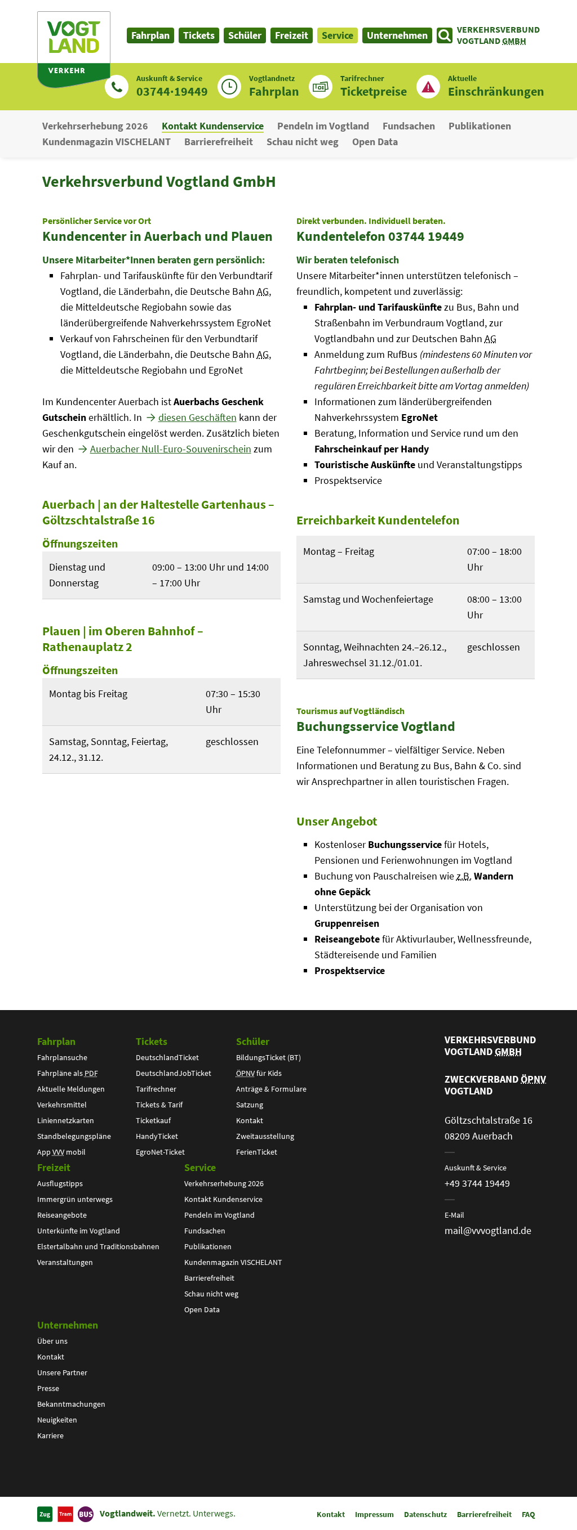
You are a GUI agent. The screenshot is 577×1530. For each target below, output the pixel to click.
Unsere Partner (62, 1372)
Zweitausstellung (265, 1136)
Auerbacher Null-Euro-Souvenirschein (170, 448)
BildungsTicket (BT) (268, 1057)
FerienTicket (256, 1152)
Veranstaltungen (65, 1262)
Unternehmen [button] (397, 35)
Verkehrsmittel (62, 1105)
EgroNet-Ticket (160, 1152)
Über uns (52, 1341)
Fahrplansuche (62, 1057)
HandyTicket (157, 1136)
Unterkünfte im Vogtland (78, 1231)
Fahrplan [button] (150, 35)
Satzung (249, 1105)
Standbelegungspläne (74, 1136)
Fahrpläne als (67, 1073)
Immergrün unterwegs (75, 1199)
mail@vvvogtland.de (488, 1230)
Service (200, 1167)
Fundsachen (409, 125)
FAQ (528, 1514)
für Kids (259, 1073)
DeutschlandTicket (167, 1057)
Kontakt (249, 1120)
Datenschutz (425, 1514)
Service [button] (337, 35)
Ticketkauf (153, 1120)
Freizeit (53, 1167)
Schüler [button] (244, 35)
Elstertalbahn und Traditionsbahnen (98, 1246)
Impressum (374, 1514)
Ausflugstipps (60, 1183)
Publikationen (480, 125)
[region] (161, 575)
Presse (48, 1388)
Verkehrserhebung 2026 (95, 125)
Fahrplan (56, 1041)
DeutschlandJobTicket (173, 1073)
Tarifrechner (156, 1089)
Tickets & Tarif (159, 1105)
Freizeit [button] (291, 35)
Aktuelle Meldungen (71, 1089)
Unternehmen (67, 1324)
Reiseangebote (62, 1215)
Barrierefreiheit (218, 141)
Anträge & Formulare (271, 1089)
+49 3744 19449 (477, 1183)
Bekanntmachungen (71, 1404)
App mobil (61, 1152)
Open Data (375, 141)
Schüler (252, 1041)
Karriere (50, 1435)
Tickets (151, 1041)
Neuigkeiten (57, 1420)
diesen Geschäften (197, 417)
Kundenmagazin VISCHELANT (106, 141)
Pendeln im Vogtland (323, 125)
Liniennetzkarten (65, 1120)
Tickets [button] (199, 35)
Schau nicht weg (303, 141)
